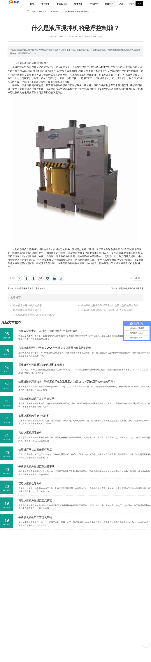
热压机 (99, 66)
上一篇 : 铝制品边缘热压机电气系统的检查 (27, 288)
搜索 (139, 3)
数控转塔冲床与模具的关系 (27, 305)
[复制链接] (61, 278)
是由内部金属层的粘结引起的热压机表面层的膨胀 (107, 310)
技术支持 (42, 11)
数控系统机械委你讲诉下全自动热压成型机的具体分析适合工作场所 (111, 305)
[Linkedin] (54, 278)
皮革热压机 (76, 74)
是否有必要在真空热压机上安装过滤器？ (34, 315)
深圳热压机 (34, 70)
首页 (33, 11)
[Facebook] (26, 278)
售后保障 (54, 11)
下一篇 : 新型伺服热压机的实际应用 (127, 288)
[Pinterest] (40, 278)
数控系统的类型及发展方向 (27, 310)
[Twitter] (19, 278)
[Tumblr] (33, 278)
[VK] (47, 278)
